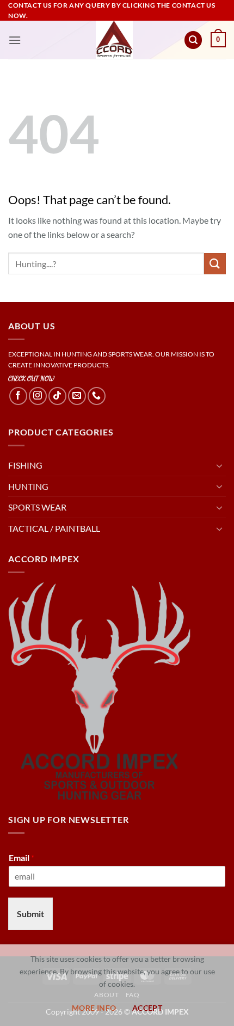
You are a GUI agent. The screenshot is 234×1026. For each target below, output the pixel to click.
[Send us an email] (77, 396)
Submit (30, 913)
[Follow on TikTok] (57, 396)
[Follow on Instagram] (38, 396)
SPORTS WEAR (37, 507)
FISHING (25, 465)
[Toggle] (219, 465)
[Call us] (97, 396)
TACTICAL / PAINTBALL (54, 528)
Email (21, 857)
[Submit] (215, 263)
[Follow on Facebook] (18, 396)
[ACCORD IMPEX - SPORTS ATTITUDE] (114, 40)
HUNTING (28, 486)
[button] (14, 40)
